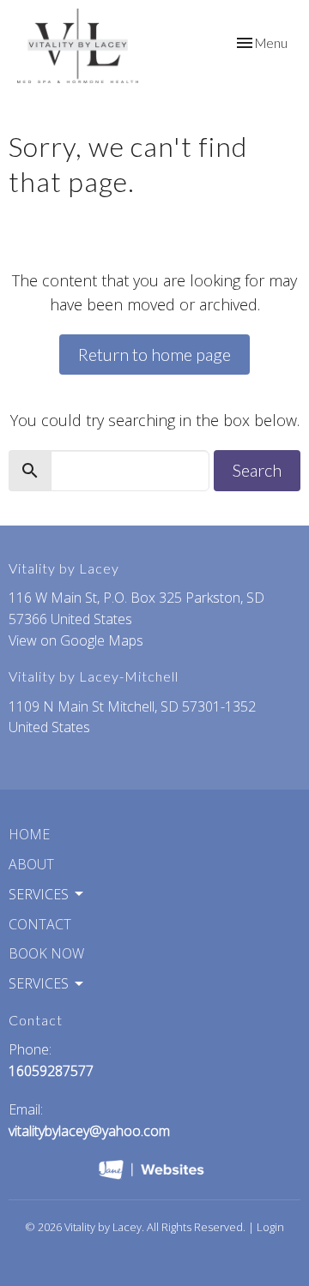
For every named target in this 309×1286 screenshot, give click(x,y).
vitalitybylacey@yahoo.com (89, 1130)
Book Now (46, 953)
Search (257, 470)
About (31, 864)
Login (270, 1227)
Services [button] (39, 894)
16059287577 (51, 1070)
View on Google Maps (76, 640)
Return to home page (154, 354)
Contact (40, 924)
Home (29, 834)
